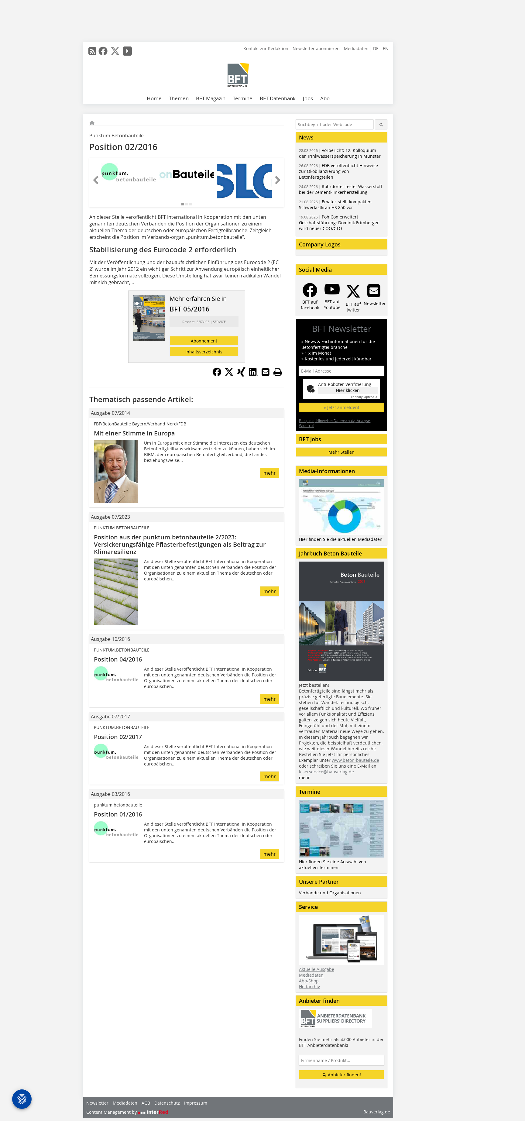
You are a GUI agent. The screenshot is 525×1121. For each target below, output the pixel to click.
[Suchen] (381, 124)
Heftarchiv (309, 986)
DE (376, 48)
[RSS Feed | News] (92, 51)
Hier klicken (348, 390)
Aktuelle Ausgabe (316, 969)
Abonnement (204, 341)
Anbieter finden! (344, 1075)
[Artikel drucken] (278, 372)
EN (386, 48)
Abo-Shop (309, 981)
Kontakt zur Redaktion (265, 48)
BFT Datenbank (278, 98)
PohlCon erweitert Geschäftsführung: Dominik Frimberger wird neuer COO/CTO (339, 222)
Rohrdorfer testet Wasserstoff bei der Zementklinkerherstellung (340, 189)
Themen (179, 98)
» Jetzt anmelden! (341, 407)
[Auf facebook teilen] (217, 375)
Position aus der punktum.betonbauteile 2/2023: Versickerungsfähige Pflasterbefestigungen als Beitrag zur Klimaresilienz (180, 544)
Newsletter (97, 1103)
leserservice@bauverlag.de (326, 772)
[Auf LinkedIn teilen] (253, 375)
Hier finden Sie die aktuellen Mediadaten (341, 539)
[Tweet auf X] (229, 375)
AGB (146, 1103)
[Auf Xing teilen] (241, 375)
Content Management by (112, 1112)
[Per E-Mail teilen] (265, 372)
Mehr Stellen (341, 452)
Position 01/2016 (118, 814)
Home (154, 98)
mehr (269, 472)
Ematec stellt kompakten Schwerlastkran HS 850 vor (335, 204)
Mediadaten (356, 48)
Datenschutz (167, 1103)
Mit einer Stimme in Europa (134, 433)
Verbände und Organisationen (330, 893)
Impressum (195, 1103)
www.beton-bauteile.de (355, 760)
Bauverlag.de (376, 1112)
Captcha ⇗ (364, 397)
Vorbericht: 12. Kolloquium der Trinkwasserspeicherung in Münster (340, 153)
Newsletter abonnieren (316, 48)
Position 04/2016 (118, 659)
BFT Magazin (210, 98)
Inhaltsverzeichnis (203, 352)
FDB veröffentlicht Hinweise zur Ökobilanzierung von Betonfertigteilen (338, 171)
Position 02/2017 (118, 737)
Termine (242, 98)
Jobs (308, 98)
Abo (325, 98)
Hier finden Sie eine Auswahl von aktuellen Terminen (332, 864)
